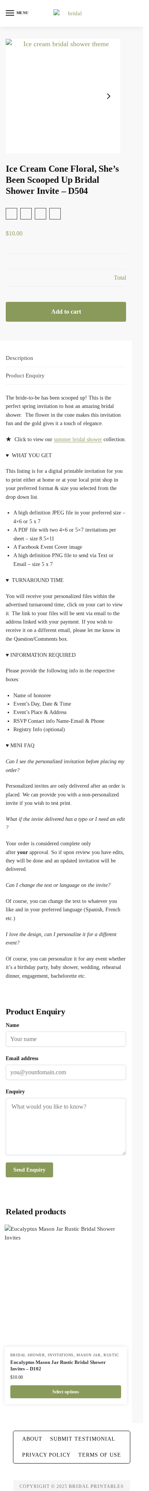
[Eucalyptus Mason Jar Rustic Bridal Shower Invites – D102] (66, 1286)
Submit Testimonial (82, 1439)
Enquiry (15, 1091)
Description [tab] (19, 358)
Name (12, 1025)
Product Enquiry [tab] (25, 375)
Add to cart (66, 311)
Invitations (61, 1355)
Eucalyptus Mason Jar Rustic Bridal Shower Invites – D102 (58, 1365)
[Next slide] (108, 96)
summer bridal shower (78, 439)
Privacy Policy (46, 1455)
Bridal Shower (27, 1355)
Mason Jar (88, 1355)
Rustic (111, 1355)
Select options (65, 1391)
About (32, 1439)
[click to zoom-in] (63, 96)
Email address (22, 1058)
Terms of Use (99, 1455)
